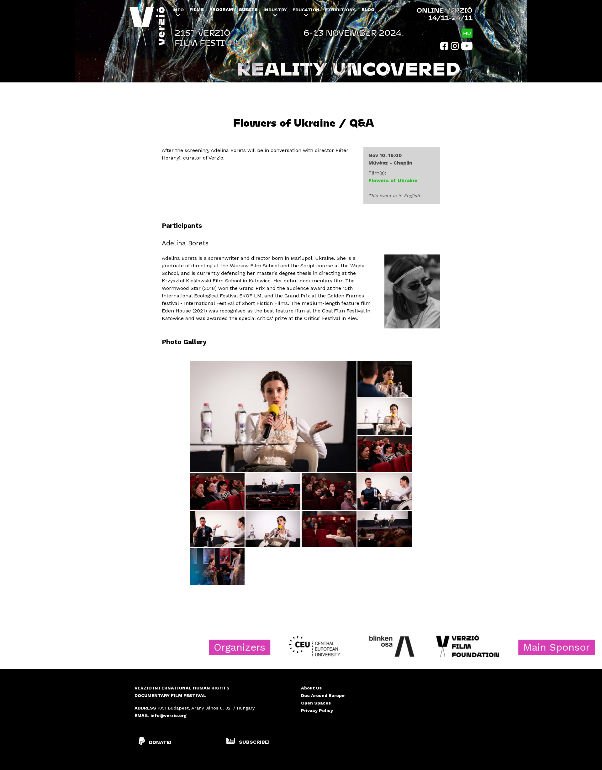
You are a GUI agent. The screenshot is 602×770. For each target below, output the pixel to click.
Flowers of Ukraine (392, 180)
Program (221, 9)
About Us (311, 687)
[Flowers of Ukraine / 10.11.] (273, 416)
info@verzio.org (168, 715)
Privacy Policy (317, 710)
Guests (248, 9)
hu (467, 33)
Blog (368, 9)
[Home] (147, 30)
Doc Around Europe (323, 695)
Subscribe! (253, 742)
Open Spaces (316, 702)
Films (196, 9)
